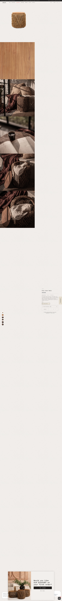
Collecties (13, 2)
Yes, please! (43, 587)
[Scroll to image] (3, 312)
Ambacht (26, 2)
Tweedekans (18, 2)
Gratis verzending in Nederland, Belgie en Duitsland (17, 0)
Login (54, 2)
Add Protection (46, 306)
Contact (60, 300)
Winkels (33, 2)
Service (30, 2)
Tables (43, 288)
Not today (42, 590)
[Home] (6, 2)
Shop (10, 2)
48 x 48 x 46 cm (44, 303)
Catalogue (22, 2)
